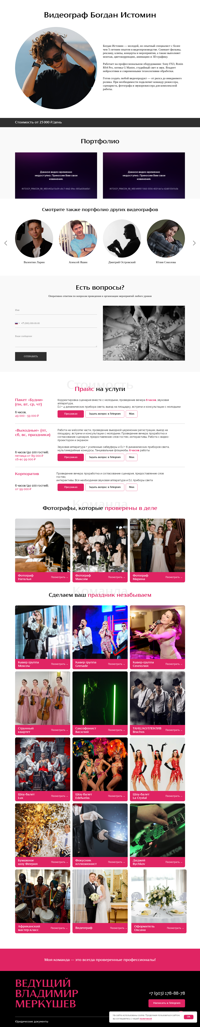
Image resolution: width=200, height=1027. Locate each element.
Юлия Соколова (166, 262)
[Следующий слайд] (194, 243)
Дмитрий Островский (122, 262)
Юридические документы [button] (31, 1021)
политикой (146, 1018)
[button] (71, 414)
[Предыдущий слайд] (5, 243)
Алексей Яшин (78, 262)
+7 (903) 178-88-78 (167, 993)
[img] (100, 545)
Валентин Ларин (34, 262)
